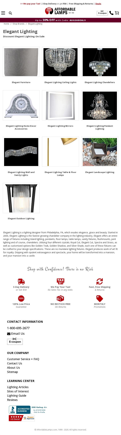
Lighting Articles (18, 387)
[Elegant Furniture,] (21, 61)
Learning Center (20, 381)
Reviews (12, 400)
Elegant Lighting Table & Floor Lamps (60, 173)
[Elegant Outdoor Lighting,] (21, 198)
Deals (98, 3)
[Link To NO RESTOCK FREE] (61, 298)
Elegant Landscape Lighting (99, 172)
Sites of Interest (18, 391)
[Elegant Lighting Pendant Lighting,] (100, 105)
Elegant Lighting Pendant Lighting (100, 127)
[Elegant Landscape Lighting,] (100, 151)
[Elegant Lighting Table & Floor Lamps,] (60, 151)
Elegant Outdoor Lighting (21, 218)
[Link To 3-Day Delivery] (21, 281)
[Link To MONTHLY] (100, 298)
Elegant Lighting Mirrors (60, 126)
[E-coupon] (102, 13)
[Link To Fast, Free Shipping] (100, 281)
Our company (18, 353)
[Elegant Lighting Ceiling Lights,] (60, 61)
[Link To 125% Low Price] (21, 298)
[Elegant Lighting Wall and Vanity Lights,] (21, 151)
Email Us (17, 333)
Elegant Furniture (21, 82)
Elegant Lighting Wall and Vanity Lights (21, 173)
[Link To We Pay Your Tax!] (61, 281)
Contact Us (14, 363)
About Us (13, 367)
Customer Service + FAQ (23, 359)
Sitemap (12, 372)
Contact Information (25, 321)
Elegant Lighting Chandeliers (100, 82)
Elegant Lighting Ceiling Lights (61, 82)
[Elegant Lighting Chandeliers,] (100, 61)
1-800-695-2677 (18, 328)
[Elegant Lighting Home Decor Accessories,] (21, 105)
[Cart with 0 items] (117, 13)
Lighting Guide (16, 395)
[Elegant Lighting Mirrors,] (60, 105)
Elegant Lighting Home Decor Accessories (21, 127)
